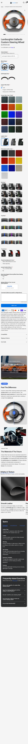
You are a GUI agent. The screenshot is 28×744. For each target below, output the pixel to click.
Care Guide (3, 342)
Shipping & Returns (5, 338)
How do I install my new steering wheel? (12, 594)
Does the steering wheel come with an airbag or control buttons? (11, 590)
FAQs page (14, 580)
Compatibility (4, 334)
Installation (13, 525)
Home (2, 6)
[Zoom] (25, 10)
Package (22, 525)
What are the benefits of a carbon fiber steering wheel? (11, 586)
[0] (26, 2)
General (5, 525)
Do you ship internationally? (9, 603)
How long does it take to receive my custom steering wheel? (11, 599)
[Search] (24, 2)
